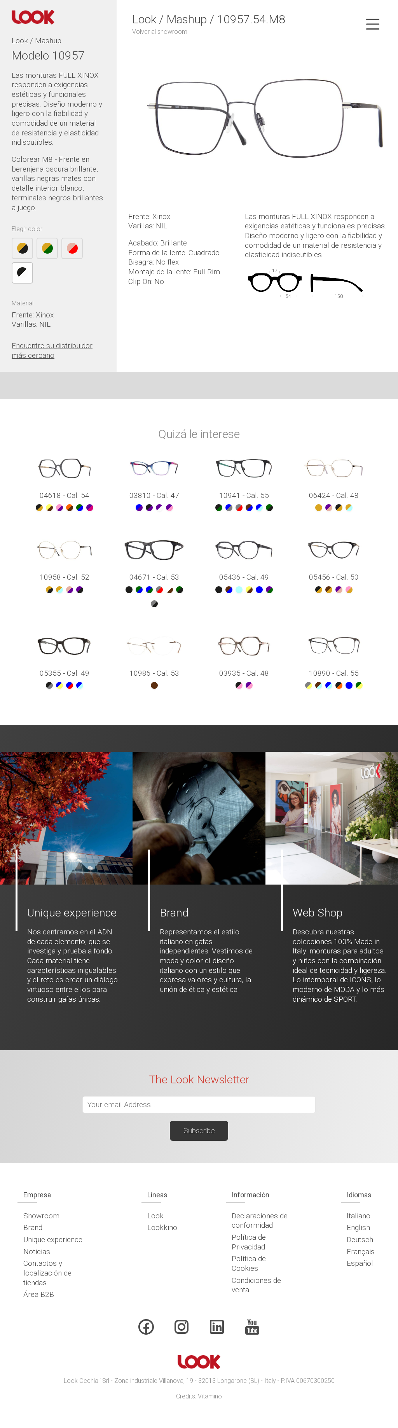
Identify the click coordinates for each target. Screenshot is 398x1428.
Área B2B (38, 1294)
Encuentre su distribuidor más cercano (52, 350)
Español (360, 1263)
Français (361, 1251)
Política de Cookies (249, 1263)
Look (155, 1215)
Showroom (41, 1215)
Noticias (36, 1251)
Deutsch (360, 1239)
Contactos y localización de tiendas (47, 1273)
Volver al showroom (159, 31)
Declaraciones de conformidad (260, 1220)
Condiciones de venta (256, 1285)
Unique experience (52, 1239)
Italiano (358, 1215)
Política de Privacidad (249, 1242)
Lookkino (162, 1227)
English (358, 1227)
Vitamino (210, 1396)
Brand (32, 1227)
